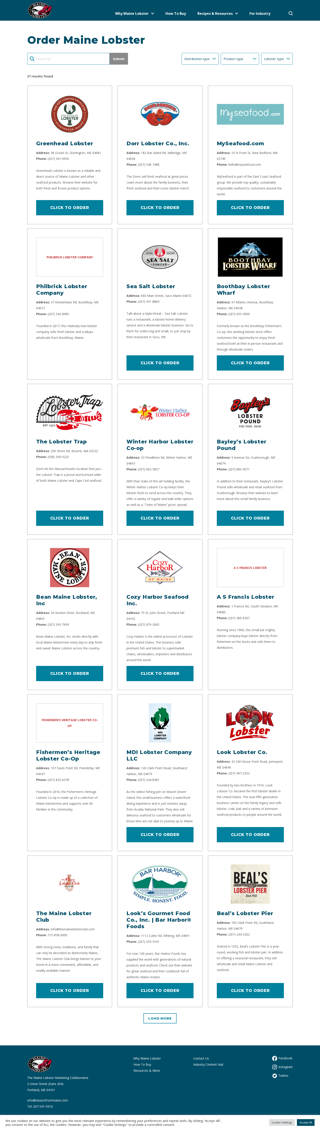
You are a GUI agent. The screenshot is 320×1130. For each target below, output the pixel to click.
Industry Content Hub (208, 1064)
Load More (160, 1018)
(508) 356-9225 (58, 457)
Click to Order (69, 207)
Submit (119, 59)
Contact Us (201, 1058)
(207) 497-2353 (239, 773)
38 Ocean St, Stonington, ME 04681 (76, 153)
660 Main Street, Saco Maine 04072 (166, 296)
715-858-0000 (57, 935)
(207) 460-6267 (239, 618)
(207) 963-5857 (148, 469)
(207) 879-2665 (148, 624)
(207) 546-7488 (148, 164)
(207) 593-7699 (58, 624)
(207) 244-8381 (148, 780)
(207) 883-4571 (239, 469)
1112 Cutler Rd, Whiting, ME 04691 (165, 936)
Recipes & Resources (215, 13)
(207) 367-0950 (58, 159)
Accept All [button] (306, 1122)
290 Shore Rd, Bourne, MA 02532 (74, 451)
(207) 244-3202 (239, 934)
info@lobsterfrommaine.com (47, 1100)
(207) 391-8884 (148, 301)
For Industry (259, 13)
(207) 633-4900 (239, 314)
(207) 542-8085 (58, 314)
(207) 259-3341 (148, 941)
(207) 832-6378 (58, 780)
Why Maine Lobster (132, 13)
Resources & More (146, 1070)
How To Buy (175, 13)
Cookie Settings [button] (282, 1122)
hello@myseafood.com (244, 164)
